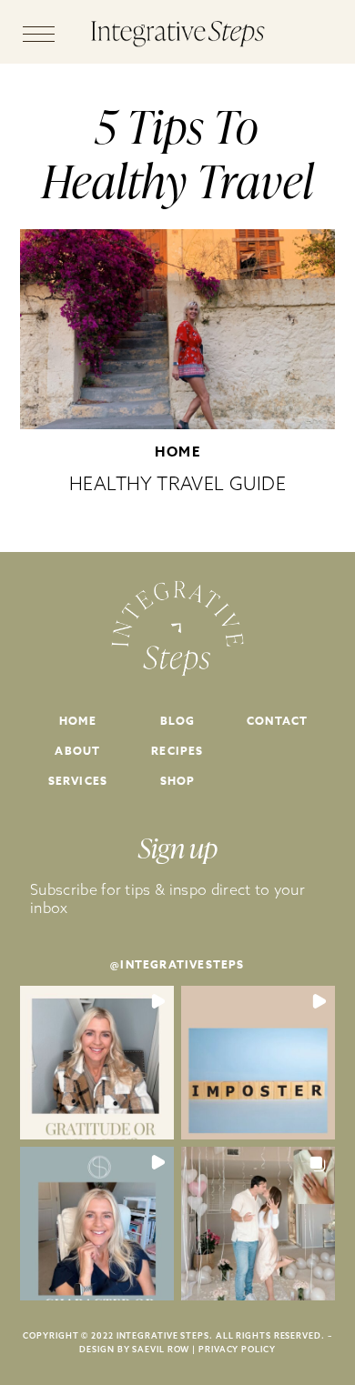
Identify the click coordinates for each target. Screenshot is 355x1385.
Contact (277, 720)
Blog (178, 720)
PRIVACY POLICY (237, 1349)
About (77, 750)
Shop (178, 780)
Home (177, 451)
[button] (97, 1062)
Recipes (177, 750)
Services (78, 780)
